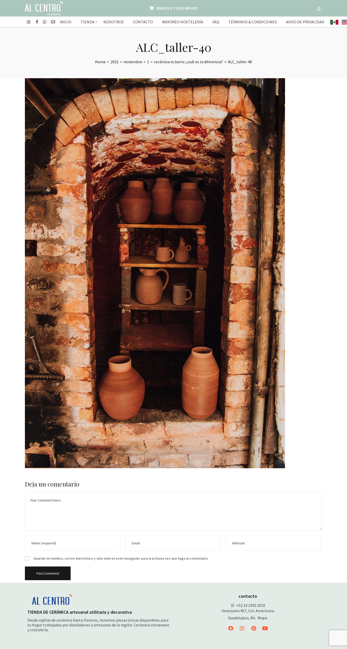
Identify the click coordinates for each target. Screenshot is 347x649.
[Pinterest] (253, 628)
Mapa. (263, 617)
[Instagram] (242, 628)
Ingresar (319, 8)
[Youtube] (265, 628)
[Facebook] (231, 628)
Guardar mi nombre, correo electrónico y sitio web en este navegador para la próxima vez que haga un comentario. (121, 558)
